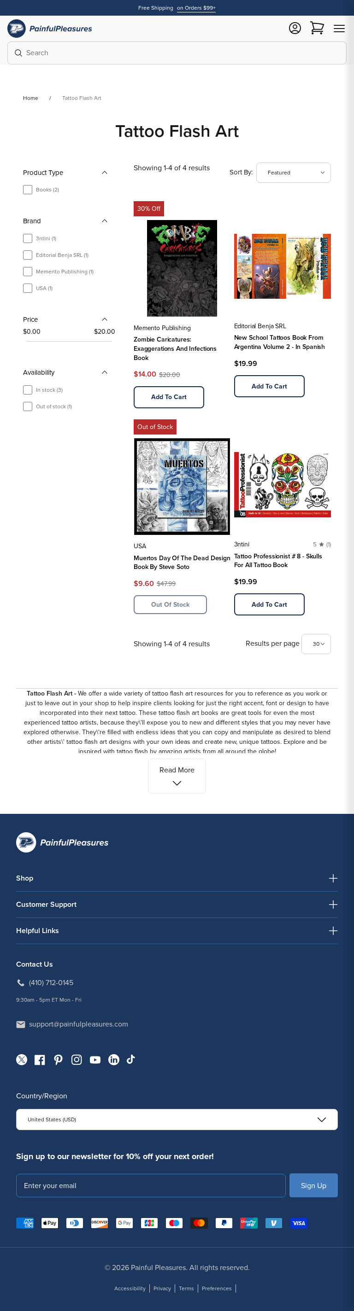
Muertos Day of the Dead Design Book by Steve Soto (182, 562)
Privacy (162, 1288)
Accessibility (130, 1288)
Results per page (273, 643)
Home (30, 98)
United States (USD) (52, 1119)
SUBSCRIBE (314, 1185)
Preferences (217, 1288)
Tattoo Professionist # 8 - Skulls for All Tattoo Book (278, 560)
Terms (186, 1288)
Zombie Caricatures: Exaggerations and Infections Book (175, 348)
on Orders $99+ (196, 8)
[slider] (26, 341)
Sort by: (241, 172)
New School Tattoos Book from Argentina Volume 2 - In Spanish (279, 342)
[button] (339, 28)
